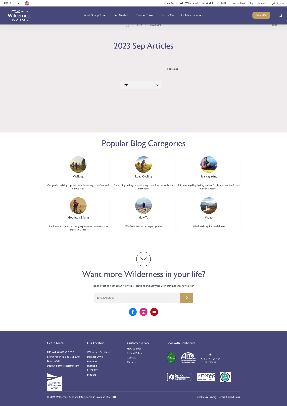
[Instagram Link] (143, 312)
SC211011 (111, 397)
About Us (169, 3)
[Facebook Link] (133, 312)
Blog (251, 3)
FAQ (223, 3)
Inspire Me (167, 15)
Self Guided (121, 15)
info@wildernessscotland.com (63, 365)
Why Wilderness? (189, 3)
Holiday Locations (192, 15)
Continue (186, 298)
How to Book (238, 3)
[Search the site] (280, 15)
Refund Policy (134, 353)
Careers (131, 362)
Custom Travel (144, 15)
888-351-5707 (72, 356)
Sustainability (209, 3)
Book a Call (261, 15)
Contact (261, 3)
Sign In (280, 3)
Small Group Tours (95, 15)
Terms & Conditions (229, 397)
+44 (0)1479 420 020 (63, 352)
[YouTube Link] (154, 312)
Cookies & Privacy (206, 397)
